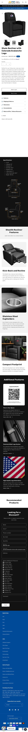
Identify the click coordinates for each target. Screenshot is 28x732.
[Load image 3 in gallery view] (21, 43)
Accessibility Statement (8, 683)
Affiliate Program (6, 642)
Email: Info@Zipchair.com (8, 671)
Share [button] (4, 115)
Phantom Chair (7, 576)
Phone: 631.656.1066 (7, 668)
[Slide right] (25, 43)
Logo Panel (7, 573)
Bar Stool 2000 (8, 564)
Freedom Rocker (8, 567)
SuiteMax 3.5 (7, 590)
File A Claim (5, 645)
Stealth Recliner (8, 587)
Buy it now (14, 93)
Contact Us (5, 677)
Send (5, 605)
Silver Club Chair (8, 583)
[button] (2, 2)
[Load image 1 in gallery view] (7, 43)
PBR (3, 628)
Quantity (3, 61)
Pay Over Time (6, 657)
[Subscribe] (21, 704)
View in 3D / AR (7, 417)
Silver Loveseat (8, 585)
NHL (4, 622)
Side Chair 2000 (8, 580)
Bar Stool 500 (7, 562)
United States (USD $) (13, 718)
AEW (4, 625)
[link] (14, 189)
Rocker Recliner (8, 578)
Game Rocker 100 (8, 569)
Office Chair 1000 (8, 574)
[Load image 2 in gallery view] (14, 43)
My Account (5, 651)
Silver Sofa (6, 581)
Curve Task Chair (8, 566)
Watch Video (6, 488)
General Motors (6, 634)
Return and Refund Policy (8, 674)
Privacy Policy (6, 680)
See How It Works (7, 453)
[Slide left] (2, 43)
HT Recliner (7, 571)
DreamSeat (5, 660)
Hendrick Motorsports (7, 631)
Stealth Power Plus (8, 588)
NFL (3, 616)
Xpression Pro (7, 592)
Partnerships (5, 654)
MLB (4, 619)
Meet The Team (6, 648)
